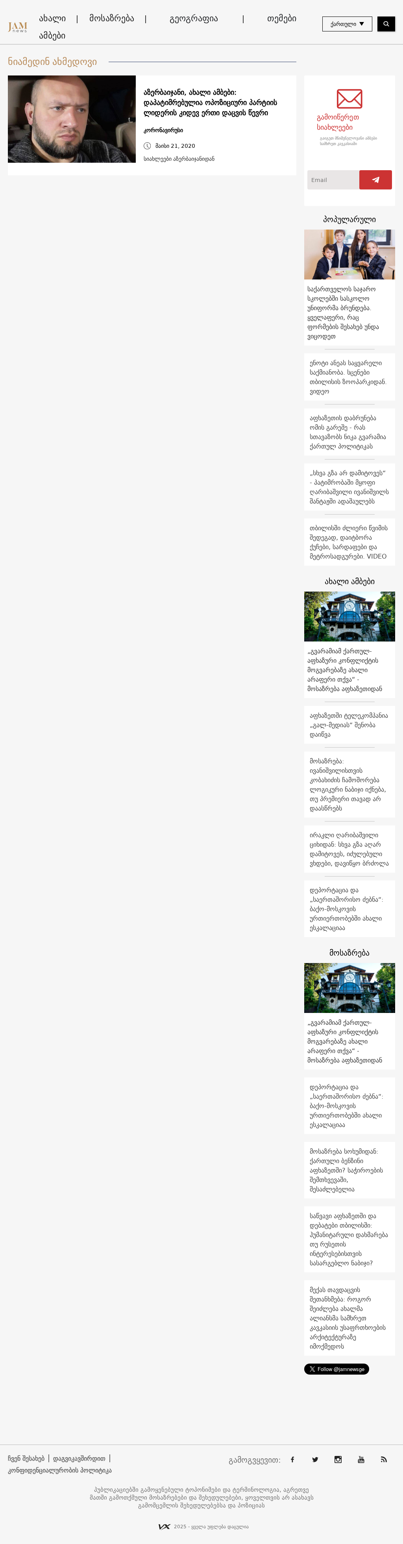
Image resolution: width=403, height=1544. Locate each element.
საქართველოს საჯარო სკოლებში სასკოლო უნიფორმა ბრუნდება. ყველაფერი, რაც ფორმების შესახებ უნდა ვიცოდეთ (343, 312)
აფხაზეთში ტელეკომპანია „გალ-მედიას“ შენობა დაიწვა (349, 725)
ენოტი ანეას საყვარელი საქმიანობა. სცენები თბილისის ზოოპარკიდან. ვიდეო (348, 377)
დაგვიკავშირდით (79, 1458)
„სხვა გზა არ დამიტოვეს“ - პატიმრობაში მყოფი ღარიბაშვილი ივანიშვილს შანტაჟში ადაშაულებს (349, 487)
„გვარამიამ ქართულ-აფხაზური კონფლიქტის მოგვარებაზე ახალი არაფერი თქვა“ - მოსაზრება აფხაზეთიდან (344, 669)
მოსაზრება (111, 18)
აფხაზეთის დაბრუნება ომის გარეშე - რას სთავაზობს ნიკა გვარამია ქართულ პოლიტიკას (348, 432)
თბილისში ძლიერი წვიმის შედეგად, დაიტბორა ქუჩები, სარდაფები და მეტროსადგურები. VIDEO (349, 542)
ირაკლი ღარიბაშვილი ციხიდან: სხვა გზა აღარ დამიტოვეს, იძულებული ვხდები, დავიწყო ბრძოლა (349, 849)
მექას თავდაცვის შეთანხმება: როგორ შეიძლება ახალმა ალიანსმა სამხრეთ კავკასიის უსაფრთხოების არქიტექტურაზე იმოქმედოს (348, 1318)
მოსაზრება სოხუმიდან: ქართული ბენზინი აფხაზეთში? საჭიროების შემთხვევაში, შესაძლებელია (346, 1170)
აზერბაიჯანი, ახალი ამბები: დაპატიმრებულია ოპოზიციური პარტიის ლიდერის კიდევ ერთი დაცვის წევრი (210, 102)
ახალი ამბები (52, 27)
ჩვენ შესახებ (26, 1458)
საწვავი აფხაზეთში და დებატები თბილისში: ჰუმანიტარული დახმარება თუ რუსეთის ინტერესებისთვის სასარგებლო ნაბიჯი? (349, 1239)
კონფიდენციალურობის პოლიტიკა (60, 1470)
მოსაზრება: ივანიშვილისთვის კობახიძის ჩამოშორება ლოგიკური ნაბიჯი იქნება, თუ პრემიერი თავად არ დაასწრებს (348, 784)
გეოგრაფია (194, 18)
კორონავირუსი (163, 130)
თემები (281, 18)
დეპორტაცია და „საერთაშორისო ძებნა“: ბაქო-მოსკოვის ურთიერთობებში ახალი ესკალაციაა (346, 908)
